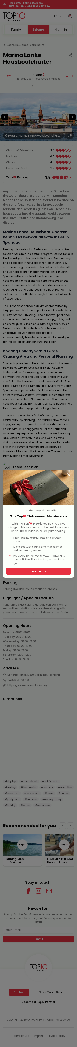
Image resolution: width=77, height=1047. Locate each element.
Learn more (38, 571)
